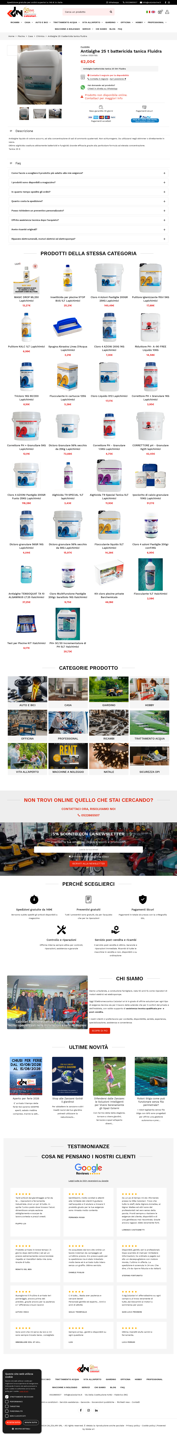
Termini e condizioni (47, 1402)
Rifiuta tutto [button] (31, 1422)
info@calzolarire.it (152, 2)
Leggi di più (24, 1391)
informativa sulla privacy (96, 856)
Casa (30, 36)
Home (11, 36)
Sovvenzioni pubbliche (103, 1402)
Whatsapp (113, 2)
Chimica (40, 36)
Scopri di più (100, 1030)
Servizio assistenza (69, 1402)
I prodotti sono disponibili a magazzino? (33, 182)
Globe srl (90, 1429)
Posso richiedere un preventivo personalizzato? (37, 210)
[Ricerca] (111, 12)
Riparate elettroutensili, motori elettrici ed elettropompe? (43, 239)
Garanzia (85, 1402)
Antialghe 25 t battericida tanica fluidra (67, 36)
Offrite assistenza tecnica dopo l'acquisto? (35, 220)
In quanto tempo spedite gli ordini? (31, 192)
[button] (22, 1429)
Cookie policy (148, 1425)
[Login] (167, 12)
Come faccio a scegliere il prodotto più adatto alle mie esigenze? (47, 173)
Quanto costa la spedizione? (27, 201)
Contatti (136, 1402)
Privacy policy (133, 1425)
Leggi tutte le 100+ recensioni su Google (88, 1181)
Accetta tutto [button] (13, 1422)
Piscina (21, 36)
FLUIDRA (85, 47)
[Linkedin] (96, 1410)
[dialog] (22, 1401)
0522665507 (131, 2)
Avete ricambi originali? (24, 229)
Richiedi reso (123, 1402)
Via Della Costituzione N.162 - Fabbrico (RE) (106, 1395)
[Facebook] (165, 2)
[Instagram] (169, 2)
